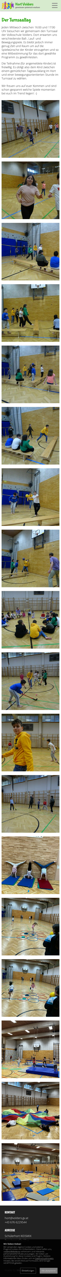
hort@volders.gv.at (16, 1218)
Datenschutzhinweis (44, 1258)
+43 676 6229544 (16, 1222)
